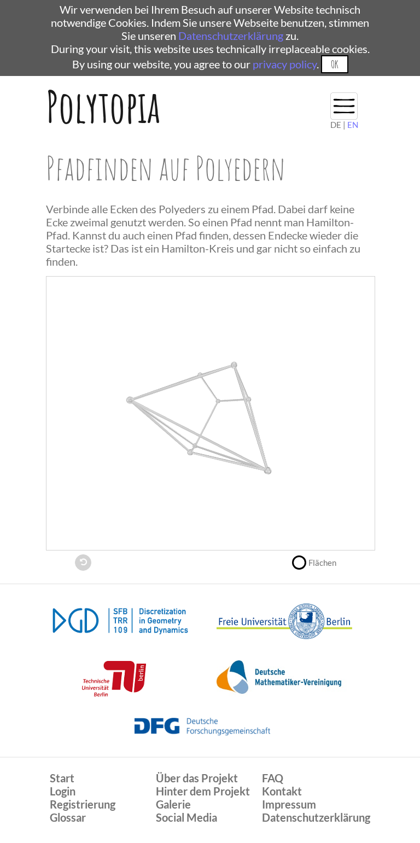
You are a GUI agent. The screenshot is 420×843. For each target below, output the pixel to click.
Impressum (289, 804)
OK (334, 64)
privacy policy (285, 64)
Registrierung (82, 804)
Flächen (322, 562)
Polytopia (103, 106)
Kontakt (282, 791)
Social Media (186, 817)
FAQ (272, 778)
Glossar (68, 817)
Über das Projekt (197, 778)
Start (62, 778)
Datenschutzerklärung (230, 35)
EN (352, 125)
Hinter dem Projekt (203, 791)
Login (62, 791)
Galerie (173, 804)
